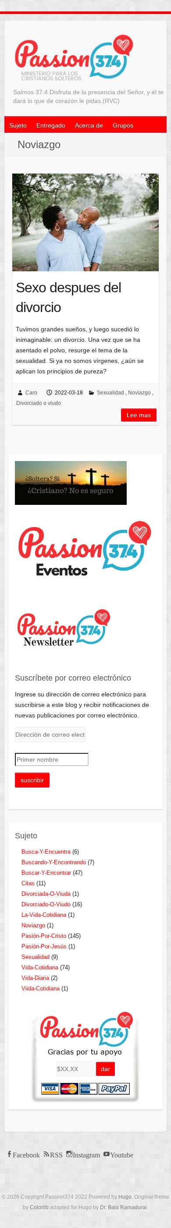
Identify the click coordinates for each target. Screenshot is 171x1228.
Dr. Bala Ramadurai (123, 1207)
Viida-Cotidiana (40, 988)
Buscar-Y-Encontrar (46, 873)
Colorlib (39, 1207)
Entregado (50, 125)
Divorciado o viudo (38, 403)
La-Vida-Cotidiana (43, 915)
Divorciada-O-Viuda (46, 894)
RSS (56, 1153)
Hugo (125, 1197)
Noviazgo (139, 393)
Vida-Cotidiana (39, 967)
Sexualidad (110, 393)
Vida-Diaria (35, 978)
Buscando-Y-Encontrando (53, 862)
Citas (28, 883)
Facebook (26, 1153)
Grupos (123, 125)
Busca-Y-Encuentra (46, 851)
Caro (31, 393)
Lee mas (139, 415)
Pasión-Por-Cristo (43, 936)
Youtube (121, 1153)
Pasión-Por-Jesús (44, 946)
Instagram (86, 1153)
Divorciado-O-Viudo (46, 904)
